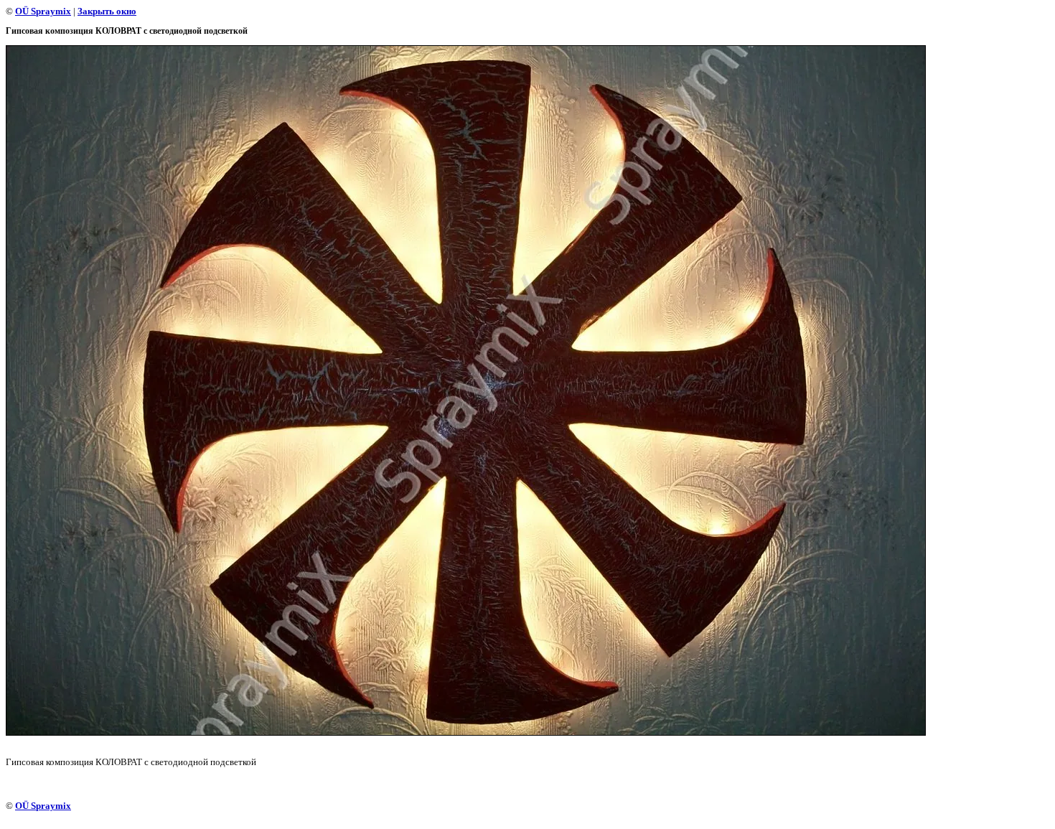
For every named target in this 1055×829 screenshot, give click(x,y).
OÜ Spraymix (43, 11)
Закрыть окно (107, 11)
